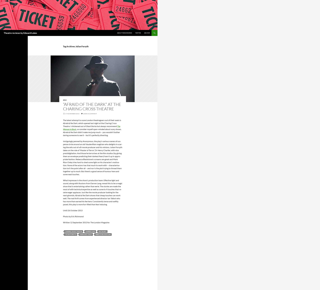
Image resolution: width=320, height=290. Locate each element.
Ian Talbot (103, 231)
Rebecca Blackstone (103, 234)
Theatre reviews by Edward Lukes (20, 33)
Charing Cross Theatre (73, 231)
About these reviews (124, 33)
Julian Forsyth (70, 234)
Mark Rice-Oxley (86, 234)
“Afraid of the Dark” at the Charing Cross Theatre (92, 106)
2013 (64, 100)
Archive (147, 33)
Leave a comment (90, 114)
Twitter (138, 33)
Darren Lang (90, 231)
